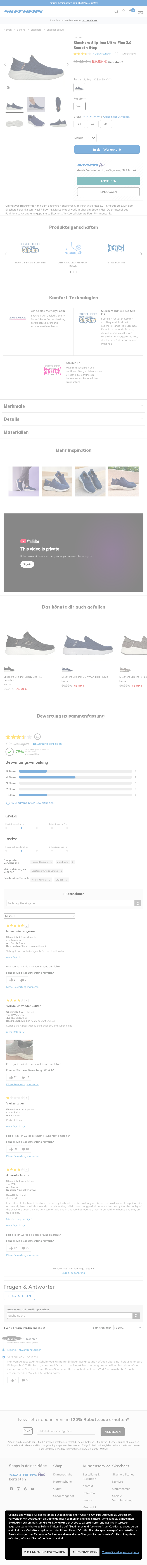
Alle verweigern (85, 1552)
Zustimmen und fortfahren (44, 1552)
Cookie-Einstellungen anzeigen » (120, 1552)
